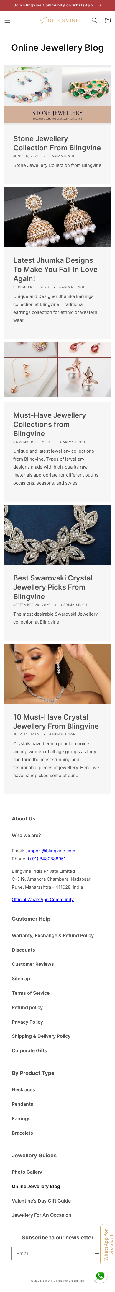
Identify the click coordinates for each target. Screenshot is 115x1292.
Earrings (21, 1118)
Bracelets (22, 1133)
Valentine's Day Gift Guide (41, 1201)
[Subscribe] (96, 1253)
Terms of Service (31, 993)
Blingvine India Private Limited (63, 1280)
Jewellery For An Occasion (41, 1215)
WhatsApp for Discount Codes (109, 1245)
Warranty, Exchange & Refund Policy (53, 935)
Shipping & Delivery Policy (41, 1036)
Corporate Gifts (29, 1050)
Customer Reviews (33, 964)
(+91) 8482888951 (47, 859)
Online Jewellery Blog (36, 1186)
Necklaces (23, 1089)
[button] (7, 20)
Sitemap (21, 978)
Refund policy (27, 1007)
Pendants (22, 1104)
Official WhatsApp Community (43, 899)
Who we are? (26, 835)
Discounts (23, 950)
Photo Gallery (27, 1172)
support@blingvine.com (50, 851)
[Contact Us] (100, 1275)
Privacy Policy (27, 1022)
